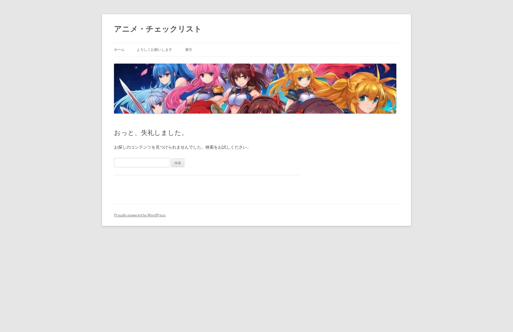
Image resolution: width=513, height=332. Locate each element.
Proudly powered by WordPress (140, 215)
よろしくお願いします (154, 49)
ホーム (119, 49)
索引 (188, 49)
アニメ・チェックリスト (158, 28)
